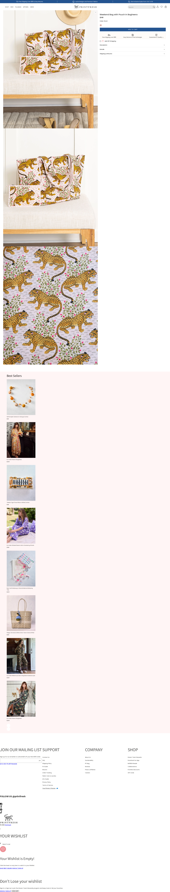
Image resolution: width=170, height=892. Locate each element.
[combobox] (142, 7)
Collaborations (132, 766)
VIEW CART (15, 891)
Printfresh (8, 825)
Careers (87, 773)
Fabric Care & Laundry (49, 776)
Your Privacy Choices (48, 788)
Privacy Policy (46, 782)
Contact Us (45, 757)
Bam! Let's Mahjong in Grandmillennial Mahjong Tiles (20, 589)
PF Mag (87, 763)
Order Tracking (47, 773)
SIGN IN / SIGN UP (17, 868)
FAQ (43, 760)
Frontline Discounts (134, 770)
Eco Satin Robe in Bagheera (14, 459)
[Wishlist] (162, 7)
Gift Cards (131, 773)
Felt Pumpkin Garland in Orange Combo (17, 417)
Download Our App (133, 760)
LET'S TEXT (3, 764)
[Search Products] (154, 7)
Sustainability (89, 760)
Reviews (87, 766)
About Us (88, 757)
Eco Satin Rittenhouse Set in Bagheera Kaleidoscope (21, 675)
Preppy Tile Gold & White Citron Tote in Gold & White (20, 632)
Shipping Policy (47, 763)
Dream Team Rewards (135, 757)
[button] (166, 7)
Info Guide (45, 779)
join (40, 760)
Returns (44, 770)
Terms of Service (47, 785)
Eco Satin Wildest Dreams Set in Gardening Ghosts (20, 545)
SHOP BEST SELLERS (6, 868)
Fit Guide (45, 766)
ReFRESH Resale (132, 763)
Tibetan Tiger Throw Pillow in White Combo (18, 502)
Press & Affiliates (90, 770)
